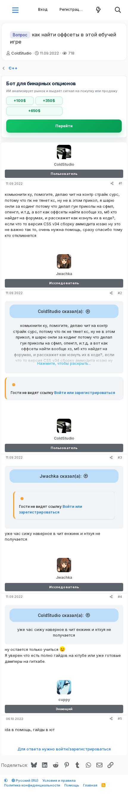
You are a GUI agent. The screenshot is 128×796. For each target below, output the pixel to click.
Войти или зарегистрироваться (84, 392)
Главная (90, 785)
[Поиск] (118, 10)
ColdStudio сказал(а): (61, 311)
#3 (120, 458)
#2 (120, 293)
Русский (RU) (26, 780)
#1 (120, 183)
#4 (120, 597)
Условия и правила (59, 780)
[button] (15, 10)
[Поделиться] (112, 184)
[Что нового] (98, 10)
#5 (120, 719)
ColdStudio (21, 53)
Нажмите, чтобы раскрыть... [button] (64, 363)
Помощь (71, 785)
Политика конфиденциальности (32, 785)
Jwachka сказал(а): (61, 476)
